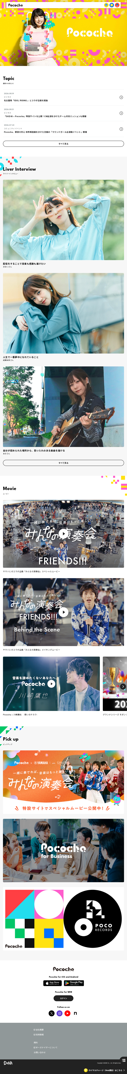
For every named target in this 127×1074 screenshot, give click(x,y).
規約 (36, 1042)
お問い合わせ (40, 1052)
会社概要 (40, 1030)
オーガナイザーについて (47, 1048)
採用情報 (40, 1035)
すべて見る (63, 143)
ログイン (63, 998)
